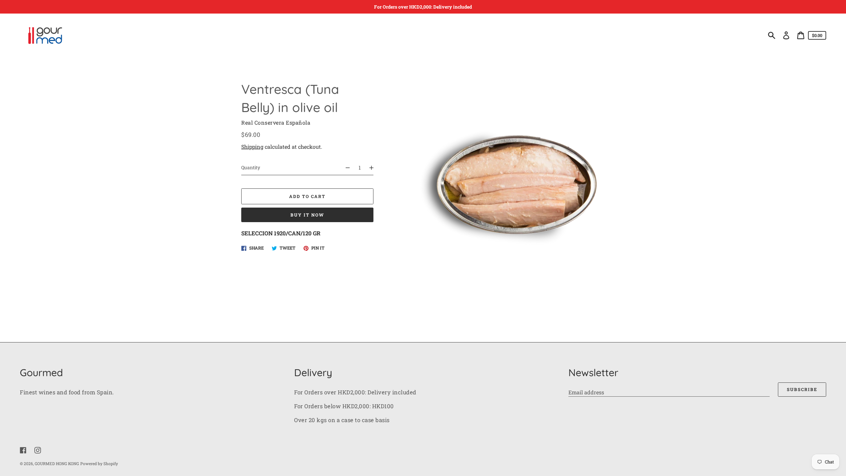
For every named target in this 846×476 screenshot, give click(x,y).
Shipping (252, 146)
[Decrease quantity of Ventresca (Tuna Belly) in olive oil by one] (344, 167)
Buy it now (307, 215)
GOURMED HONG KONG (57, 463)
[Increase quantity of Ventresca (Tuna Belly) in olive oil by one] (374, 167)
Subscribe (802, 389)
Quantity (250, 167)
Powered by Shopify (99, 463)
